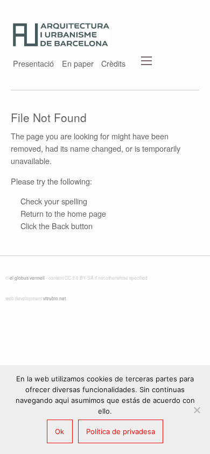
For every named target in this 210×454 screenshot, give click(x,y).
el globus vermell (27, 277)
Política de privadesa (120, 431)
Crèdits (113, 62)
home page (86, 213)
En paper (78, 62)
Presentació (33, 62)
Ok (59, 431)
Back (60, 225)
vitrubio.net (54, 298)
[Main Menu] (146, 60)
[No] (196, 410)
